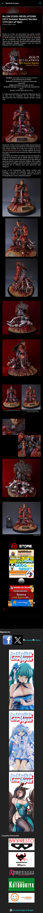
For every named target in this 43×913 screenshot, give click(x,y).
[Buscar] (40, 3)
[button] (3, 28)
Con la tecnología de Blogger (22, 910)
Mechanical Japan (12, 3)
